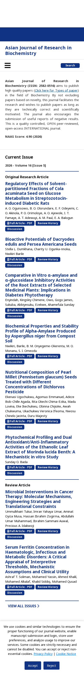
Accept (33, 666)
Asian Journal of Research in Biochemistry (38, 50)
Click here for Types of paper (56, 90)
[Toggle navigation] (7, 65)
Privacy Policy (43, 654)
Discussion (14, 229)
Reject (51, 666)
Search (70, 65)
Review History (48, 223)
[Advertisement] (42, 13)
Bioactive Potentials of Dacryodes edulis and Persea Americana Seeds (41, 241)
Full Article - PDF (20, 223)
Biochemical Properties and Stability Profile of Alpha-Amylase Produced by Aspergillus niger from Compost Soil (41, 333)
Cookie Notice (66, 654)
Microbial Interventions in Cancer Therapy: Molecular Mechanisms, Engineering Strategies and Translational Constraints (39, 499)
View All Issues (22, 606)
